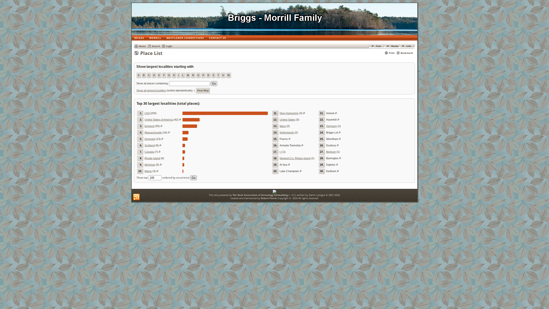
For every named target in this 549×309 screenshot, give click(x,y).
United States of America (159, 119)
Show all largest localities (151, 90)
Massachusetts (153, 132)
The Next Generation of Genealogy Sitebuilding (260, 195)
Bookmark (407, 53)
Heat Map (203, 90)
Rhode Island (152, 158)
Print (392, 53)
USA (147, 113)
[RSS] (136, 197)
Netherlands (287, 132)
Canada (149, 151)
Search (156, 46)
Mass (283, 126)
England (149, 126)
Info (408, 45)
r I (281, 151)
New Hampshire (289, 113)
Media (394, 45)
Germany (331, 126)
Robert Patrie (268, 198)
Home (142, 46)
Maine (148, 171)
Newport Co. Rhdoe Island (295, 158)
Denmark (150, 139)
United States (287, 119)
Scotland (150, 145)
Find (378, 45)
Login (169, 46)
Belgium (331, 151)
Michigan (150, 164)
